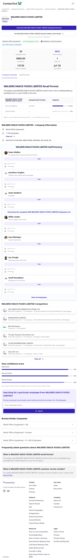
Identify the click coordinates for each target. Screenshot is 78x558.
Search (40, 411)
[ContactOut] (13, 3)
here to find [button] (7, 475)
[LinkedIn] (11, 19)
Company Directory (17, 9)
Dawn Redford (14, 193)
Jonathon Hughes (16, 172)
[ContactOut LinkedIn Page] (4, 522)
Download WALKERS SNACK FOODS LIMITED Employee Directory (39, 28)
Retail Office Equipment (34, 9)
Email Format (24, 75)
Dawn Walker (14, 152)
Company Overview (9, 75)
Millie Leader (14, 217)
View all (37, 359)
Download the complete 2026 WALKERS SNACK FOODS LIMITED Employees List (39, 212)
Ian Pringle (13, 257)
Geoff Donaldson (16, 278)
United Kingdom (50, 9)
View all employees (39, 297)
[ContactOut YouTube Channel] (8, 522)
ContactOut (5, 9)
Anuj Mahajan (14, 237)
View (39, 159)
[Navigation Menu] (73, 3)
